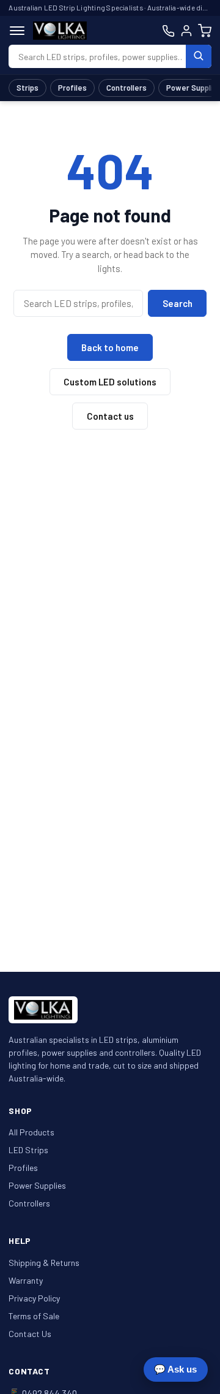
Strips (27, 88)
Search (178, 303)
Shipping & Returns (44, 1262)
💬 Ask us (175, 1369)
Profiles (72, 88)
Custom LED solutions (110, 381)
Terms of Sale (34, 1316)
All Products (31, 1132)
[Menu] (17, 30)
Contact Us (30, 1333)
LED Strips (28, 1150)
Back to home (110, 347)
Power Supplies (37, 1185)
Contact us (110, 416)
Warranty (26, 1280)
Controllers (126, 88)
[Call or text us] (168, 31)
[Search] (198, 56)
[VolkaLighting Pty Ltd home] (60, 30)
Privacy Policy (34, 1298)
